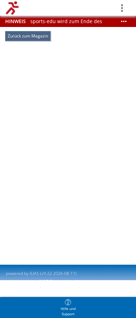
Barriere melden (59, 287)
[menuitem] (68, 307)
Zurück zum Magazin (28, 36)
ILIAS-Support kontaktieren (65, 281)
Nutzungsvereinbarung (104, 287)
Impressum (21, 281)
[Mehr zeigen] (124, 21)
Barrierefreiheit (21, 287)
